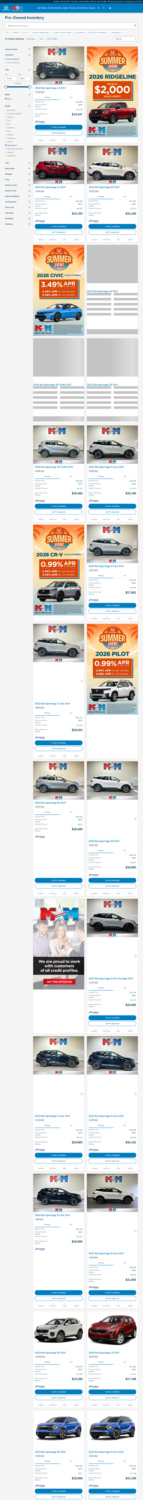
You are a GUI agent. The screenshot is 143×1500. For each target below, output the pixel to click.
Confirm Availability (58, 127)
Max (19, 74)
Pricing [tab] (47, 97)
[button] (58, 92)
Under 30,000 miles (63, 32)
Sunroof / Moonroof (41, 32)
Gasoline (81, 32)
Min (6, 74)
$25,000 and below (98, 32)
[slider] (6, 86)
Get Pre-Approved (59, 133)
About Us (92, 8)
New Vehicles (41, 8)
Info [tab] (71, 97)
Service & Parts (82, 8)
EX (8, 32)
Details (37, 107)
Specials (65, 8)
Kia (41, 39)
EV (98, 8)
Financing (73, 8)
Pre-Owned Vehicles (55, 8)
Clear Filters (52, 39)
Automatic (116, 32)
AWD (16, 32)
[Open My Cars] (109, 8)
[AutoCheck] (40, 122)
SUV (26, 32)
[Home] (6, 8)
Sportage (31, 39)
